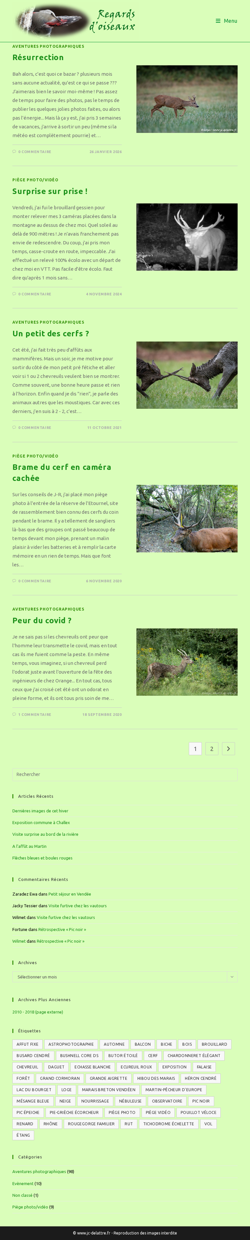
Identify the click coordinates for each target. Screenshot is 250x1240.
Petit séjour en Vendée (70, 894)
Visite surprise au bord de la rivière (45, 834)
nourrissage (95, 1101)
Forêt (23, 1078)
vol (208, 1124)
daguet (56, 1067)
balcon (143, 1044)
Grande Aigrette (108, 1078)
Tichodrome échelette (168, 1124)
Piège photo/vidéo (35, 180)
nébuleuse (130, 1101)
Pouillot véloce (198, 1112)
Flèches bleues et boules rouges (42, 858)
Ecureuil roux (136, 1067)
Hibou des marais (156, 1078)
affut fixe (27, 1044)
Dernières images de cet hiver (40, 810)
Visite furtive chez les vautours (78, 905)
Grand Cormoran (60, 1078)
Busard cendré (33, 1055)
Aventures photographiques (48, 46)
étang (23, 1135)
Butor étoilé (123, 1055)
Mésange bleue (33, 1101)
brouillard (214, 1044)
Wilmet (19, 941)
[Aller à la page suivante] (228, 748)
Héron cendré (200, 1078)
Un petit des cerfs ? (50, 333)
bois (187, 1044)
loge (67, 1090)
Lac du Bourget (34, 1090)
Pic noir (201, 1101)
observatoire (167, 1101)
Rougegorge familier (91, 1124)
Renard (25, 1124)
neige (65, 1101)
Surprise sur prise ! (49, 191)
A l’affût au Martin (29, 846)
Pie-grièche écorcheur (74, 1112)
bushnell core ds (79, 1055)
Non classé (22, 1195)
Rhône (51, 1124)
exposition (174, 1067)
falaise (204, 1067)
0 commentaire (34, 152)
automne (114, 1044)
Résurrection (38, 57)
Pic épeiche (28, 1112)
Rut (129, 1124)
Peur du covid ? (41, 620)
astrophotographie (71, 1044)
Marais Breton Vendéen (108, 1090)
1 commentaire (34, 715)
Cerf (153, 1055)
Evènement (23, 1183)
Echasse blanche (93, 1067)
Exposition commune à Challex (41, 822)
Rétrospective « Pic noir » (62, 929)
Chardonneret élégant (194, 1055)
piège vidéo (158, 1112)
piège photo (122, 1112)
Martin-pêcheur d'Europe (174, 1090)
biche (166, 1044)
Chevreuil (27, 1067)
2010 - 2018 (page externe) (37, 1012)
